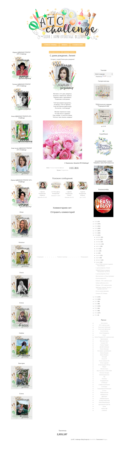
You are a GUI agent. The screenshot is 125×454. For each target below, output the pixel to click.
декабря (98, 237)
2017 (96, 301)
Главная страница (50, 45)
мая (97, 253)
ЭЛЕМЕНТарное (104, 398)
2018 (96, 299)
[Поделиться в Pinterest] (78, 168)
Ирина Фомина (104, 355)
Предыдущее (84, 257)
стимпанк (104, 410)
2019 (96, 297)
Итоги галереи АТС (104, 361)
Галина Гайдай (104, 345)
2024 (96, 226)
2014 (96, 308)
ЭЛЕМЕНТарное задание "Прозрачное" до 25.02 (103, 271)
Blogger (105, 439)
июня (97, 251)
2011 (96, 315)
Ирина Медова (104, 353)
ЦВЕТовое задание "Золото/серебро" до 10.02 (103, 288)
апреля (98, 255)
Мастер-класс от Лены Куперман (105, 276)
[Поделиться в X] (74, 168)
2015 (96, 306)
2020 (96, 235)
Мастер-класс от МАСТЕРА (104, 370)
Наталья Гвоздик (104, 373)
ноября (98, 239)
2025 (96, 224)
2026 (96, 221)
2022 (96, 230)
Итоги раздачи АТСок (104, 365)
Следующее (40, 257)
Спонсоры (104, 386)
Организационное (104, 374)
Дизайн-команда (104, 347)
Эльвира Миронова (104, 400)
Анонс (104, 335)
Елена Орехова (104, 349)
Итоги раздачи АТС (101, 278)
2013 (96, 310)
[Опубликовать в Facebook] (76, 168)
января (98, 262)
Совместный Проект (104, 384)
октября (98, 241)
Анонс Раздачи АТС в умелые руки (104, 337)
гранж (104, 406)
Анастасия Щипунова (104, 329)
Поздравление (64, 170)
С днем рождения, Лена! (102, 274)
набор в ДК (104, 408)
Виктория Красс (104, 341)
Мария (104, 366)
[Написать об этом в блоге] (72, 168)
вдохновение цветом (104, 404)
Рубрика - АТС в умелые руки (104, 280)
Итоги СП (104, 359)
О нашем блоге (77, 45)
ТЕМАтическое (104, 392)
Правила (64, 45)
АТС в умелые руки (104, 325)
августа (98, 246)
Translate (108, 76)
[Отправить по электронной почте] (70, 168)
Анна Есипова (104, 331)
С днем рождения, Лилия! (103, 268)
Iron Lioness (104, 323)
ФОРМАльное (104, 394)
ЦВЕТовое (104, 396)
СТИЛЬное (104, 382)
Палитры (104, 378)
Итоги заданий (104, 363)
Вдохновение (104, 339)
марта (98, 257)
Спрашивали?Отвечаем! (104, 388)
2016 (96, 303)
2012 (96, 313)
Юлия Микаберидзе (104, 402)
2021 (96, 233)
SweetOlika (93, 439)
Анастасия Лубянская (104, 327)
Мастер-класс (104, 369)
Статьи (104, 390)
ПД (104, 376)
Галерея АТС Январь (101, 293)
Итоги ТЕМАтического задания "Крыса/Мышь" (104, 265)
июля (97, 248)
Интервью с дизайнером (104, 351)
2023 (96, 228)
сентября (98, 244)
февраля (98, 260)
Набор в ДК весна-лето (102, 283)
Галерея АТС (104, 343)
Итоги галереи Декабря (102, 291)
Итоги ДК (104, 357)
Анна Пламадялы (104, 333)
